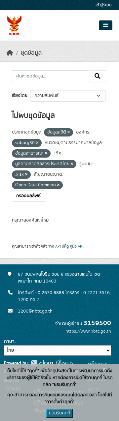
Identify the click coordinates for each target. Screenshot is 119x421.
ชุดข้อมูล (31, 53)
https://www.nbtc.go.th (88, 331)
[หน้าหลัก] (10, 53)
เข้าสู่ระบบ (104, 5)
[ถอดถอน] (68, 132)
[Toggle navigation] (105, 25)
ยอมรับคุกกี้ (59, 413)
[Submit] (98, 76)
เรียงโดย (19, 95)
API (58, 246)
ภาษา (9, 341)
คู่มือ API (76, 246)
